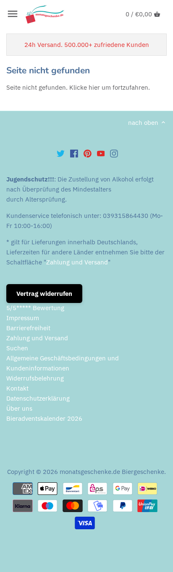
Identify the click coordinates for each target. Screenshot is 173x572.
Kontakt (17, 388)
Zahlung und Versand (77, 262)
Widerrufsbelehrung (35, 378)
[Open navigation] (12, 14)
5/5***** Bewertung (35, 308)
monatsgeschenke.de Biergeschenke (112, 472)
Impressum (22, 318)
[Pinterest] (88, 153)
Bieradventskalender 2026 (44, 418)
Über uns (19, 408)
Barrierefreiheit (28, 328)
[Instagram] (114, 153)
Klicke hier (84, 87)
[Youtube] (101, 153)
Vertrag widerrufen (44, 294)
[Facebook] (74, 153)
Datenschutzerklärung (38, 398)
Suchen (17, 348)
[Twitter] (61, 153)
